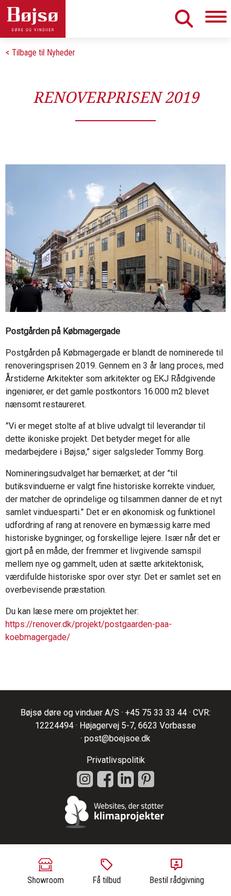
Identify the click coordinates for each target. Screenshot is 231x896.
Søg (184, 18)
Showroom (45, 880)
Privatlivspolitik (115, 760)
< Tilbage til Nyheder (40, 52)
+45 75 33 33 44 (156, 712)
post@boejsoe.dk (117, 738)
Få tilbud (106, 880)
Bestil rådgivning (176, 880)
